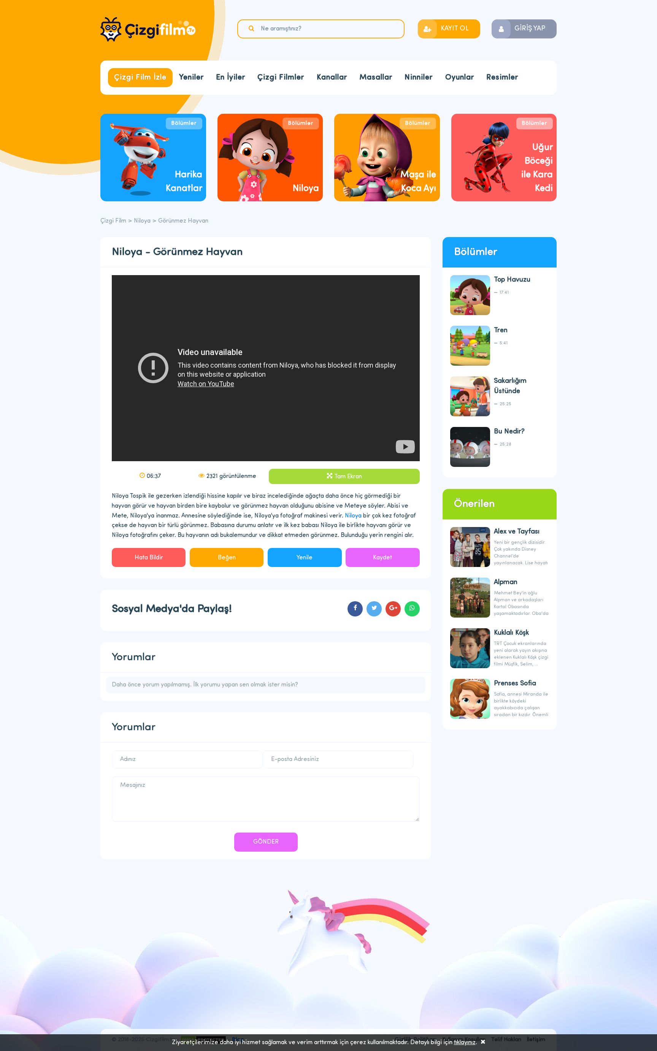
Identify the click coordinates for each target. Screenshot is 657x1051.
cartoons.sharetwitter (374, 608)
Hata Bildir (149, 558)
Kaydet (382, 558)
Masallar (375, 77)
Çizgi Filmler (280, 77)
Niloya (142, 221)
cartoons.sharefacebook (355, 608)
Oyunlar (459, 77)
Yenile (305, 558)
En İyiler (230, 77)
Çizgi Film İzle (140, 77)
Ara (252, 28)
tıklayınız (465, 1043)
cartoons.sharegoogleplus (393, 608)
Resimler (502, 77)
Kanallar (332, 77)
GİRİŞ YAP (529, 28)
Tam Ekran (348, 477)
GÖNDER (266, 842)
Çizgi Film (147, 29)
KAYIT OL (455, 28)
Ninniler (419, 77)
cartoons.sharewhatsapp (412, 608)
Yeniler (191, 77)
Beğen (227, 558)
